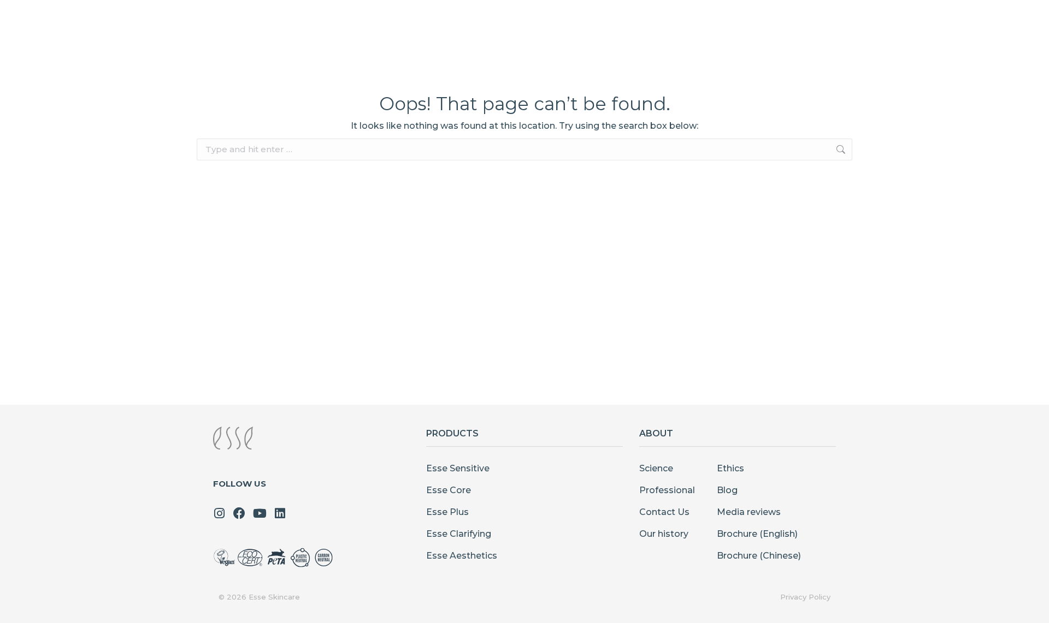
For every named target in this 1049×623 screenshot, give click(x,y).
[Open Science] (752, 27)
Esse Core (448, 490)
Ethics (730, 468)
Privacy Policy (805, 596)
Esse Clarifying (458, 534)
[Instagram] (219, 513)
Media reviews (749, 512)
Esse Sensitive (458, 468)
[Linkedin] (280, 513)
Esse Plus (447, 512)
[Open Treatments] (687, 27)
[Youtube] (260, 513)
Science (656, 468)
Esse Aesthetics (461, 555)
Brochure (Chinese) (759, 555)
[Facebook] (239, 513)
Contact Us (664, 512)
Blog (727, 490)
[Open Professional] (839, 27)
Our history (663, 534)
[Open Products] (603, 27)
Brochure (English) (757, 534)
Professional (667, 490)
